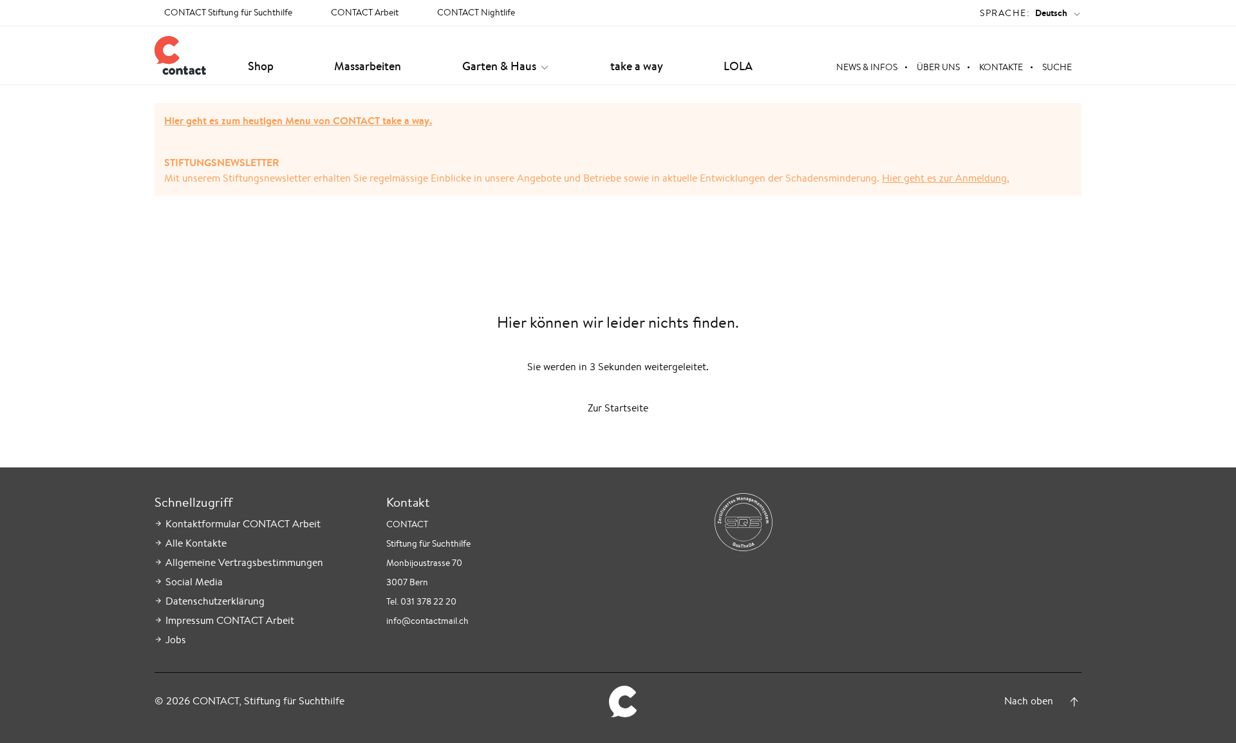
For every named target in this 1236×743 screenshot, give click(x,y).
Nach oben (1028, 701)
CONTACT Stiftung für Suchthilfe (228, 12)
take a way (636, 66)
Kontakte (1001, 67)
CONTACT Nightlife (476, 12)
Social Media (194, 581)
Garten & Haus (499, 66)
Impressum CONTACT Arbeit (229, 620)
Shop (261, 66)
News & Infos (866, 67)
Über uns (938, 67)
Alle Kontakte (196, 543)
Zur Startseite (618, 408)
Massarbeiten (367, 66)
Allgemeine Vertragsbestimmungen (244, 562)
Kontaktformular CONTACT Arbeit (243, 524)
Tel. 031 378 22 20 (421, 601)
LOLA (738, 66)
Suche (1057, 67)
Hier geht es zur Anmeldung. (945, 178)
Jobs (175, 639)
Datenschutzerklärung (215, 601)
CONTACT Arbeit (364, 12)
